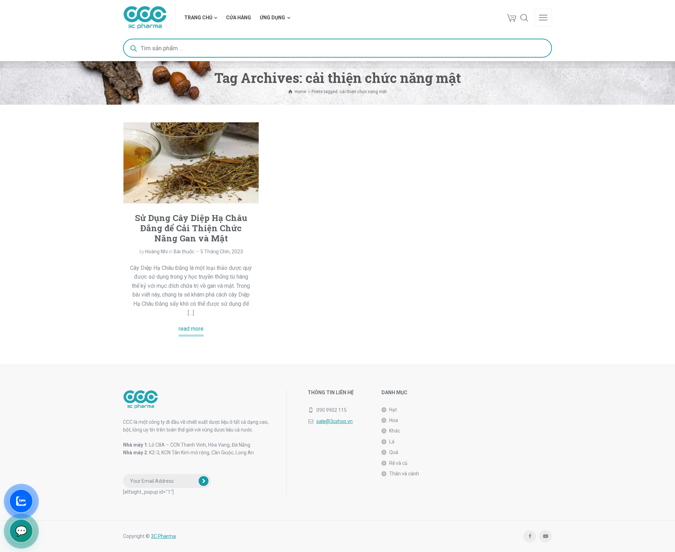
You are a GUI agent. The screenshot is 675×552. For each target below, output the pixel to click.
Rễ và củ (398, 463)
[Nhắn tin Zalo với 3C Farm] (21, 501)
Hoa (393, 420)
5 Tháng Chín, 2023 (221, 251)
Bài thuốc (184, 251)
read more (191, 328)
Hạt (393, 410)
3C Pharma (163, 536)
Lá (391, 441)
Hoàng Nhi (156, 251)
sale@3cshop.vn (334, 421)
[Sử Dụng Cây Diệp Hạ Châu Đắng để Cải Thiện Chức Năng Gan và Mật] (191, 162)
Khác (394, 431)
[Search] (524, 17)
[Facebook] (529, 536)
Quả (393, 452)
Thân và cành (404, 473)
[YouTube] (545, 536)
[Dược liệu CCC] (145, 17)
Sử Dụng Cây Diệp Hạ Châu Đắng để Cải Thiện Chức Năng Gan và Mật (191, 228)
